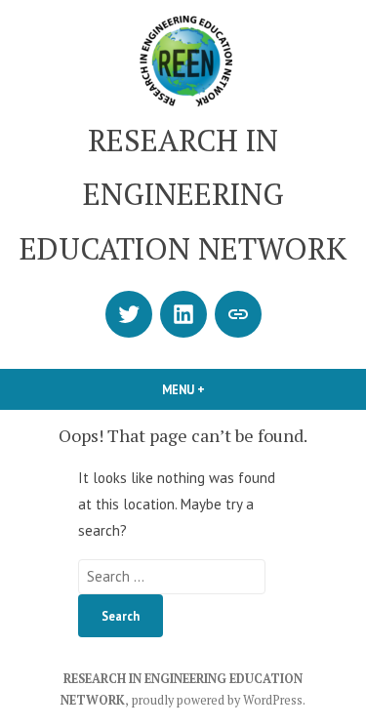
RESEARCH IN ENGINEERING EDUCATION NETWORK (183, 194)
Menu (216, 389)
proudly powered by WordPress (217, 700)
